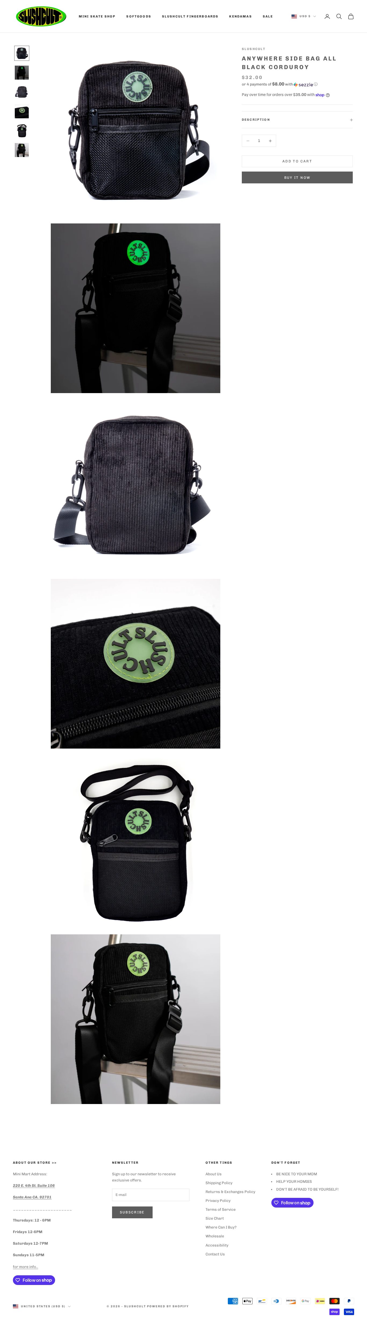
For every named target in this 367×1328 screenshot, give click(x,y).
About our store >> (35, 1163)
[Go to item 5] (21, 130)
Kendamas (240, 16)
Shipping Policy (219, 1183)
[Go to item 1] (21, 53)
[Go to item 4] (21, 111)
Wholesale (215, 1236)
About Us (214, 1174)
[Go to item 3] (21, 91)
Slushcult (253, 49)
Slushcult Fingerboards (190, 16)
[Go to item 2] (21, 72)
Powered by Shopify (168, 1306)
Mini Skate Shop (97, 16)
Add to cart (297, 161)
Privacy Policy (218, 1200)
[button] (297, 84)
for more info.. (25, 1267)
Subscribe (132, 1212)
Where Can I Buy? (221, 1227)
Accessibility (217, 1245)
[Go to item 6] (21, 150)
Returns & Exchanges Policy (230, 1192)
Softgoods (138, 16)
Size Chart (215, 1218)
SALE (268, 16)
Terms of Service (221, 1209)
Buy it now (297, 178)
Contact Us (215, 1254)
